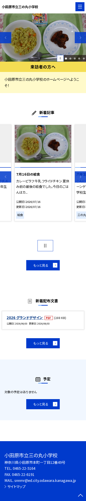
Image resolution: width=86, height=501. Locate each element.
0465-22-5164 (24, 468)
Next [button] (80, 37)
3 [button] (75, 58)
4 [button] (79, 58)
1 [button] (66, 58)
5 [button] (84, 58)
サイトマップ (16, 486)
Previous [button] (5, 37)
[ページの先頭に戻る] (80, 495)
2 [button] (70, 58)
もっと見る (40, 265)
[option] (43, 37)
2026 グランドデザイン (25, 317)
